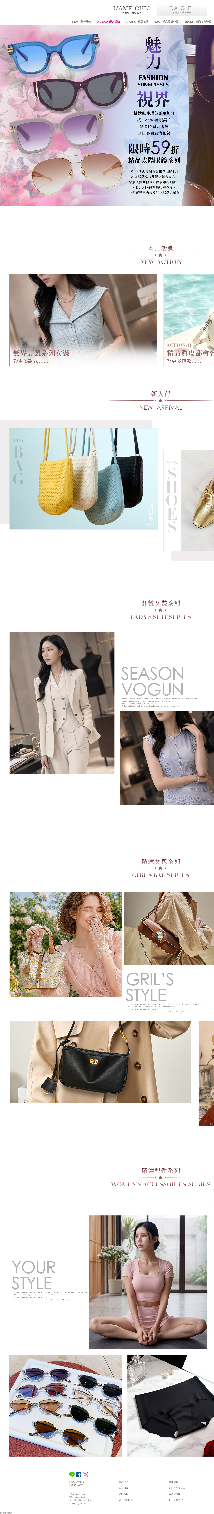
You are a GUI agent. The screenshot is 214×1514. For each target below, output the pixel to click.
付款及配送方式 (177, 1488)
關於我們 (123, 1482)
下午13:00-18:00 (77, 1497)
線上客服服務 (126, 1500)
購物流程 (173, 1482)
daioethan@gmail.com (77, 1503)
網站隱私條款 (6, 1513)
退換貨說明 (175, 1494)
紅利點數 (123, 1494)
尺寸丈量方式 (176, 1500)
